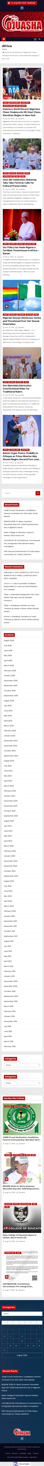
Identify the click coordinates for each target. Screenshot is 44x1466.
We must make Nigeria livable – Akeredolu (22, 1457)
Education (8, 1106)
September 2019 (11, 1001)
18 (10, 1341)
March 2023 (9, 846)
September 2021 (11, 936)
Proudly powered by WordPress (15, 1447)
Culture (12, 173)
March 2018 (8, 1041)
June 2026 (8, 650)
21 (27, 1341)
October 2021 (9, 931)
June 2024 (8, 771)
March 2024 (9, 786)
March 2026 (9, 665)
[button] (39, 39)
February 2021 (9, 971)
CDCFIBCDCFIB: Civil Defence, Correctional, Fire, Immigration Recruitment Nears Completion (22, 543)
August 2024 (9, 761)
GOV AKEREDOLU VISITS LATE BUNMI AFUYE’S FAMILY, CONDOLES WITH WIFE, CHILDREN (21, 575)
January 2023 (9, 856)
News (17, 106)
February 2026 (10, 670)
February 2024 (10, 791)
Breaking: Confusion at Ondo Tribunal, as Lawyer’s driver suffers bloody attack (21, 608)
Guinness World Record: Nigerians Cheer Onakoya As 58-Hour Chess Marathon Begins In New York (22, 112)
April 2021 (8, 961)
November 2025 (10, 685)
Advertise (23, 1453)
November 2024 (10, 746)
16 (39, 1336)
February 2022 (10, 911)
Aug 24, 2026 (10, 1192)
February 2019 (9, 1011)
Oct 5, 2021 (9, 463)
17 (4, 1341)
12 (16, 1336)
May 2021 (7, 956)
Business (13, 244)
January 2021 (9, 976)
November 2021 (10, 926)
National (21, 244)
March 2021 (8, 966)
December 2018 (10, 1021)
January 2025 (9, 736)
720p (6, 594)
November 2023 (10, 806)
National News (8, 106)
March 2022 (9, 906)
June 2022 (8, 891)
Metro (27, 173)
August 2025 (9, 700)
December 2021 (10, 921)
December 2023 (10, 801)
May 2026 (8, 655)
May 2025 (8, 715)
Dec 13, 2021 (10, 327)
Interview (21, 314)
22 (33, 1341)
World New (25, 450)
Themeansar (21, 1449)
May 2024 (8, 776)
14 (27, 1336)
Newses (35, 1447)
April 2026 (8, 660)
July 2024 (8, 766)
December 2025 (11, 680)
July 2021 (7, 946)
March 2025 (9, 726)
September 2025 (11, 695)
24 (4, 1345)
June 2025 (8, 711)
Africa (6, 102)
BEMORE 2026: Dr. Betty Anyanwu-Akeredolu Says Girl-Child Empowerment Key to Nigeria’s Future (21, 524)
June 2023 (8, 831)
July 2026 (8, 645)
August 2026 (9, 640)
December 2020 (11, 981)
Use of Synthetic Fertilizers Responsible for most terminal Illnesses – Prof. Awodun (21, 586)
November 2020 (10, 986)
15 (33, 1336)
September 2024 (11, 756)
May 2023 (8, 836)
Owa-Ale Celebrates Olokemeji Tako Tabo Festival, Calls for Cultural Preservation (19, 182)
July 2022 (8, 886)
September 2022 (11, 876)
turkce (6, 616)
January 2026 (9, 675)
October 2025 (10, 690)
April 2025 (8, 721)
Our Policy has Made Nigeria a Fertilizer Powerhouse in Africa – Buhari (21, 250)
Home (4, 49)
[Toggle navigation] (35, 39)
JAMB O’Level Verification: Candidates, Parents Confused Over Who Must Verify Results (21, 513)
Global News (25, 102)
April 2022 (8, 901)
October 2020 (10, 991)
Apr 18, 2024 (10, 119)
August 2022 (9, 881)
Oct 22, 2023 (10, 189)
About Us (15, 1453)
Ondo (22, 176)
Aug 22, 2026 (10, 1241)
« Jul (3, 1362)
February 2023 (10, 851)
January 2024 (9, 796)
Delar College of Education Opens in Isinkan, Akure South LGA (19, 1236)
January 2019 (9, 1016)
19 (16, 1341)
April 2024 (8, 781)
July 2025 (8, 705)
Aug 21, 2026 (10, 1290)
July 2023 (8, 826)
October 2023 (9, 811)
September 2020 (11, 996)
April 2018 (8, 1036)
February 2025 (10, 730)
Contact (35, 1453)
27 (22, 1345)
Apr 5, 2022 (9, 257)
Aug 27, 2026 (10, 1144)
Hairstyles (8, 572)
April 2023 (8, 841)
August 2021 (9, 941)
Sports (23, 106)
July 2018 (7, 1026)
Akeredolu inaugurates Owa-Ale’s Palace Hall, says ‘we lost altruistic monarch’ (21, 597)
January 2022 (9, 916)
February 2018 (10, 1046)
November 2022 (10, 866)
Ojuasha (20, 119)
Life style (20, 173)
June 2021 (8, 951)
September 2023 (11, 816)
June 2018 (8, 1031)
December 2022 (10, 861)
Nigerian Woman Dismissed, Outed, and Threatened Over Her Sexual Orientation (22, 321)
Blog (29, 1453)
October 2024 (10, 751)
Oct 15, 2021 (10, 395)
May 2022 (8, 896)
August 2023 (9, 821)
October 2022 (9, 871)
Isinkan (16, 1204)
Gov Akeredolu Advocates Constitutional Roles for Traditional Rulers (17, 388)
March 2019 (8, 1006)
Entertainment (14, 102)
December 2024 (11, 740)
